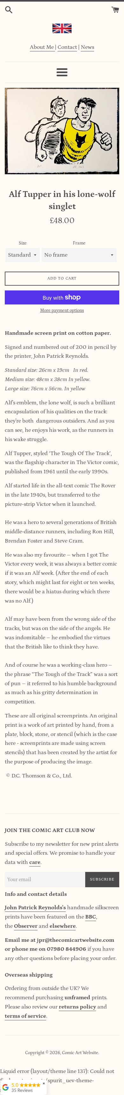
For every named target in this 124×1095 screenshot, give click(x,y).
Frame (79, 243)
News (87, 47)
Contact (67, 47)
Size (23, 243)
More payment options (62, 310)
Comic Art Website (80, 1052)
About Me (42, 47)
